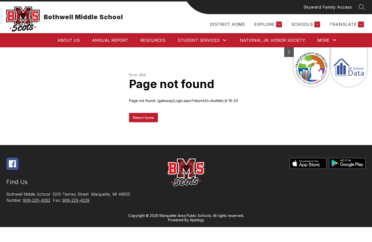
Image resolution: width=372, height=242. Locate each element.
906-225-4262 (36, 200)
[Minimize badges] (289, 52)
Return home (143, 117)
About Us (68, 40)
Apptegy (197, 220)
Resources (153, 40)
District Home (227, 24)
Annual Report (110, 40)
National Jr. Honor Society (272, 40)
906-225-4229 (76, 200)
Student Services (199, 40)
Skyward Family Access (327, 7)
